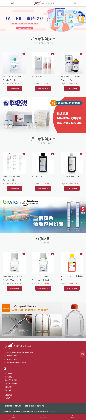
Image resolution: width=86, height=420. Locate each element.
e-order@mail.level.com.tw (16, 362)
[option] (43, 19)
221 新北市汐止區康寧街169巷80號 (20, 352)
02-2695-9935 (12, 356)
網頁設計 (47, 411)
